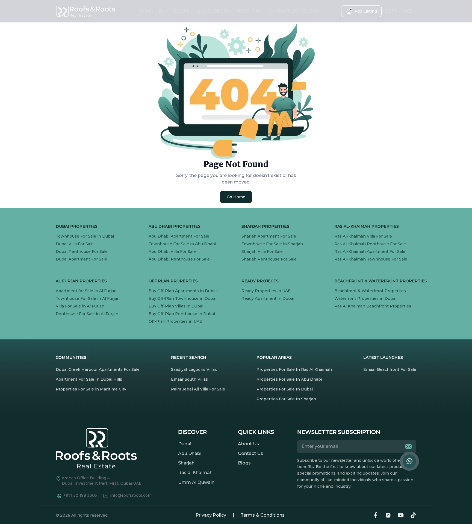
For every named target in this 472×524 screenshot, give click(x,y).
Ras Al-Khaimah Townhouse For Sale (370, 259)
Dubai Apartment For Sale (81, 259)
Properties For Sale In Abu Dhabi (289, 379)
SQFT (392, 11)
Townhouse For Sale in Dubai (85, 236)
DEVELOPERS (215, 11)
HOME (145, 11)
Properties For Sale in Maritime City (91, 389)
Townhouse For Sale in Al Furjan (88, 298)
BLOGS (311, 11)
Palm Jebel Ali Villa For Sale (198, 389)
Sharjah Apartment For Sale (268, 236)
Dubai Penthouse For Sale (82, 251)
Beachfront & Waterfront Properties (370, 290)
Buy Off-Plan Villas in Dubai (176, 306)
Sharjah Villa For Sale (262, 251)
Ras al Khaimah (195, 472)
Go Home (236, 196)
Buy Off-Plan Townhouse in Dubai (182, 298)
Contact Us (250, 453)
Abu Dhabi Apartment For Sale (179, 236)
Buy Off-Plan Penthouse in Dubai (182, 313)
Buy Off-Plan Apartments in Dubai (183, 290)
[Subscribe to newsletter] (408, 446)
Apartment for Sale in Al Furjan (86, 290)
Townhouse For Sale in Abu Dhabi (182, 243)
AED (409, 11)
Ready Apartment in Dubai (267, 298)
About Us (248, 443)
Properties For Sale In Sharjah (286, 398)
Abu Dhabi (189, 453)
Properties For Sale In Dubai (284, 389)
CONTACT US (282, 11)
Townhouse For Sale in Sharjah (272, 243)
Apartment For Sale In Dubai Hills (89, 379)
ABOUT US (250, 11)
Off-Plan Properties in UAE (175, 321)
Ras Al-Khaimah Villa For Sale (363, 236)
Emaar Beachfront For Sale (389, 369)
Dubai (184, 443)
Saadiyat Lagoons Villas (194, 369)
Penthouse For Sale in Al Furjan (87, 313)
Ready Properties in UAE (266, 290)
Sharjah (186, 463)
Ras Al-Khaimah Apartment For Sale (369, 251)
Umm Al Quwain (196, 482)
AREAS (183, 11)
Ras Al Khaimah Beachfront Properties (372, 306)
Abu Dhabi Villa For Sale (172, 251)
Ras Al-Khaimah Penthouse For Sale (370, 243)
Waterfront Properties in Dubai (365, 298)
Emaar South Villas (189, 379)
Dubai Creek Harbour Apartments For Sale (98, 369)
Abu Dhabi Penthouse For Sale (179, 259)
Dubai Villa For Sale (75, 243)
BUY (163, 11)
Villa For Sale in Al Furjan (80, 306)
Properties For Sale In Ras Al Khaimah (294, 369)
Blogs (244, 463)
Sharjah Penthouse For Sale (269, 259)
